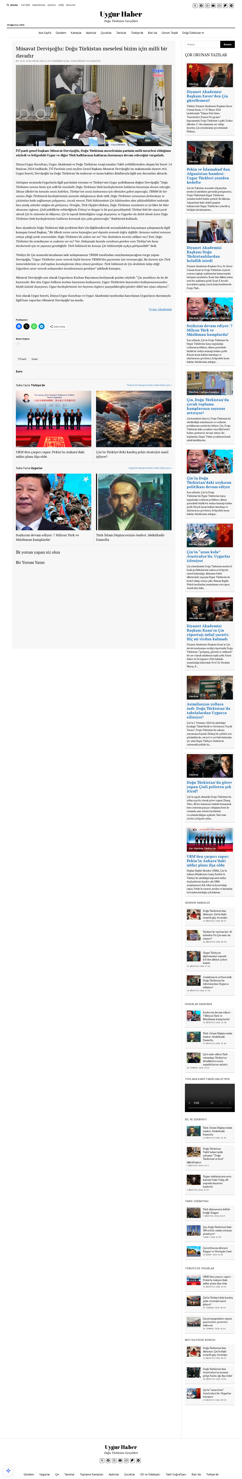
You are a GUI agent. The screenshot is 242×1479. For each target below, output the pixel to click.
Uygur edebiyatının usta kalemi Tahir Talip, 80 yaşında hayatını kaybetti (217, 1181)
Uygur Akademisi (160, 309)
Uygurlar (225, 318)
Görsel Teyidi (170, 33)
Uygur (35, 359)
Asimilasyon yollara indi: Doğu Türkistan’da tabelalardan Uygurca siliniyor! (208, 710)
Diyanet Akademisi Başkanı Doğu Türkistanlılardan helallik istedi (204, 254)
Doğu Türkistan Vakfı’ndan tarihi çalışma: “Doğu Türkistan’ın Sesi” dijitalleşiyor (205, 1155)
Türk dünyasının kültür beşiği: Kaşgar (216, 1211)
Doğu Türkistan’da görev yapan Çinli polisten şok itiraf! (209, 786)
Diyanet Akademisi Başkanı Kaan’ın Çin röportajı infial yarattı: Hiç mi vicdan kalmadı (208, 632)
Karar (202, 618)
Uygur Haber (121, 14)
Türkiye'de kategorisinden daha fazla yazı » (149, 385)
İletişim (25, 5)
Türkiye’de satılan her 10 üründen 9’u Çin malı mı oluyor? (217, 935)
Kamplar (76, 33)
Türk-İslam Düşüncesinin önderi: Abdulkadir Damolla (130, 537)
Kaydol (52, 5)
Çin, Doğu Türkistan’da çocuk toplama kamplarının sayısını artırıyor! (208, 406)
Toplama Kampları (209, 318)
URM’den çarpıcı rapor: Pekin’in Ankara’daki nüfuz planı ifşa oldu (50, 454)
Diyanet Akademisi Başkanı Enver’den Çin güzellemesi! (207, 96)
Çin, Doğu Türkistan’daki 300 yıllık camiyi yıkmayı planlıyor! (217, 1230)
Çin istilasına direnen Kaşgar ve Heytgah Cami (217, 1249)
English (70, 5)
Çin (191, 848)
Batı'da (193, 544)
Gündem (61, 33)
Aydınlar (91, 33)
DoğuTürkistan (191, 33)
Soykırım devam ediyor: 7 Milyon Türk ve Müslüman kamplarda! (47, 537)
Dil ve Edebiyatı (150, 1474)
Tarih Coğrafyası (176, 1474)
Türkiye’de (137, 33)
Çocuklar (106, 33)
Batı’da (152, 33)
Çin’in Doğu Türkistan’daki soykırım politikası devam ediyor (209, 482)
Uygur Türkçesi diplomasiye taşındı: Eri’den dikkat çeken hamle (215, 958)
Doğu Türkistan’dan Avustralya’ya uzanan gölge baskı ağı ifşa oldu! (217, 1372)
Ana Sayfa (45, 33)
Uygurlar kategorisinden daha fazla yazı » (150, 467)
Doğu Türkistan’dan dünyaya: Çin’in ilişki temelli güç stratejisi (215, 914)
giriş (61, 5)
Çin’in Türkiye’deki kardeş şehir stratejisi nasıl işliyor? (132, 454)
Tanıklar (121, 33)
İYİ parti (22, 359)
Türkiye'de (210, 848)
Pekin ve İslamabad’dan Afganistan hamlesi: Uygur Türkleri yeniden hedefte (208, 175)
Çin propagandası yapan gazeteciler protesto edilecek (217, 1322)
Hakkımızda (38, 5)
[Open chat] (8, 1470)
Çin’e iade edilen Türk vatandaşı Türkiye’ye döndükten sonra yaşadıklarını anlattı (215, 1059)
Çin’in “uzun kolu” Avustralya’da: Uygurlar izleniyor (208, 556)
